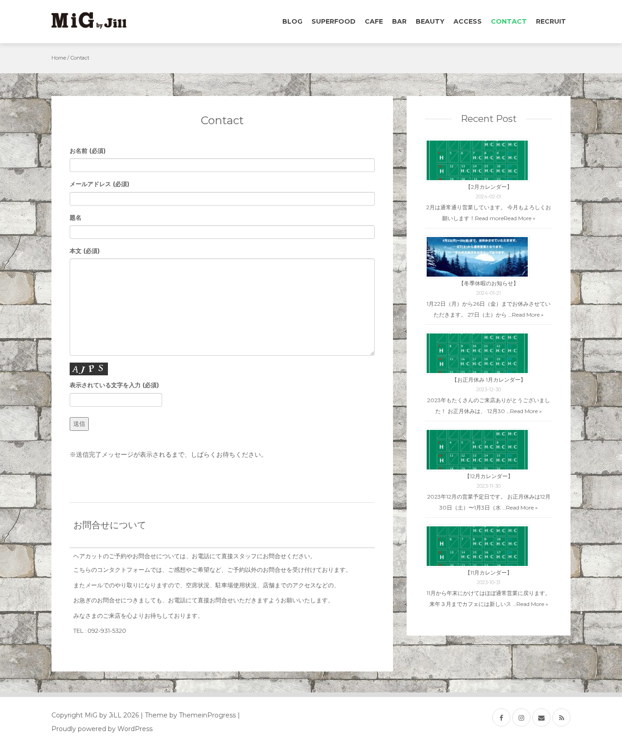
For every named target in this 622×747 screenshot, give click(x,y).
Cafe (374, 21)
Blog (292, 21)
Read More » (519, 218)
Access (468, 21)
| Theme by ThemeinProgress (188, 715)
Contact (509, 21)
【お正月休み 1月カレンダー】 (489, 379)
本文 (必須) (85, 250)
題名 (76, 217)
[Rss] (561, 717)
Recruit (551, 21)
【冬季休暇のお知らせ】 (489, 283)
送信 (79, 423)
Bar (399, 21)
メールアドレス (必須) (99, 183)
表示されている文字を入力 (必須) (114, 385)
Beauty (430, 21)
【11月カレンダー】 (488, 572)
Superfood (333, 21)
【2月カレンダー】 (488, 186)
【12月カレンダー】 (488, 476)
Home (58, 58)
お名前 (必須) (88, 150)
